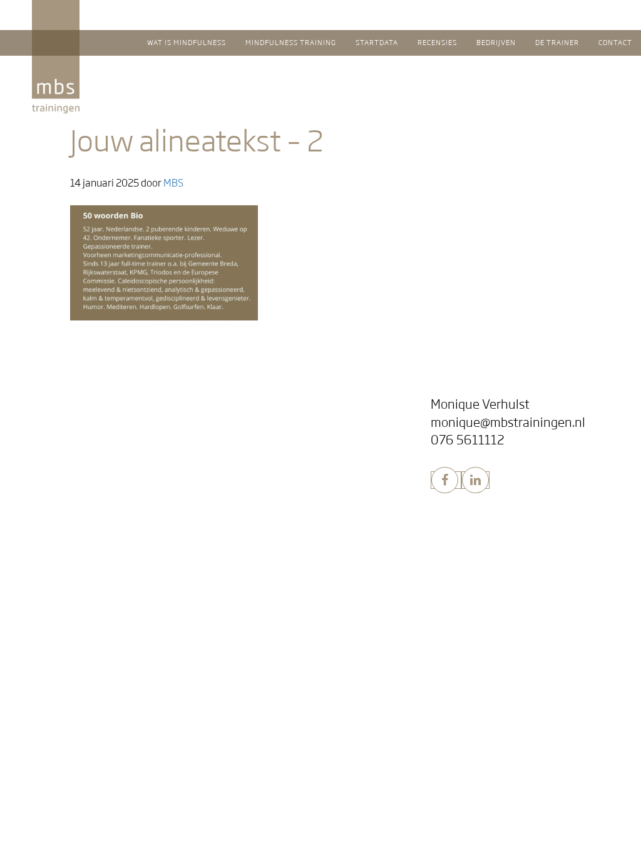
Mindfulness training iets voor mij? (115, 489)
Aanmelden (64, 645)
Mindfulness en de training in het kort (121, 423)
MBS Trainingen (97, 11)
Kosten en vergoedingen (93, 662)
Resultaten (63, 507)
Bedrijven (261, 470)
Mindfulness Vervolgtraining (102, 561)
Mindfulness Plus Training (96, 543)
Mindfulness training (100, 470)
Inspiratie (265, 423)
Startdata (57, 625)
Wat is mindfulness (90, 404)
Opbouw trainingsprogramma (104, 524)
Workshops (269, 489)
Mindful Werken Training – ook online (325, 507)
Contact (254, 602)
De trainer (264, 572)
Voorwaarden (69, 680)
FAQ (48, 441)
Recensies (261, 404)
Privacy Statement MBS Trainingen (115, 698)
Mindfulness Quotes (289, 441)
